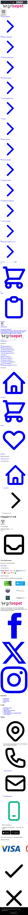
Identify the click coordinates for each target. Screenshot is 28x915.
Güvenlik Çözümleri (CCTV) (9, 365)
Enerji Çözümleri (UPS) (18, 332)
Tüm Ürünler (4, 565)
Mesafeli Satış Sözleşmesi (9, 710)
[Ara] (14, 339)
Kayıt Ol (5, 326)
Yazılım (2, 333)
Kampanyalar (6, 701)
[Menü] (1, 8)
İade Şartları (6, 709)
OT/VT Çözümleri (6, 363)
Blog (4, 702)
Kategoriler (3, 14)
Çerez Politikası (7, 714)
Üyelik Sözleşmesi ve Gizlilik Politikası (12, 713)
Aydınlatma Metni (7, 707)
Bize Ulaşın (6, 699)
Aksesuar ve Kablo (6, 360)
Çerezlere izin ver (14, 912)
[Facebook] (14, 638)
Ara (15, 262)
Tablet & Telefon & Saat (7, 349)
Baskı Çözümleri (8, 333)
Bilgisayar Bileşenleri (14, 330)
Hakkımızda (6, 698)
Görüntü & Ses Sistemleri (8, 361)
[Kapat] (23, 338)
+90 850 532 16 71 (5, 458)
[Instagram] (14, 692)
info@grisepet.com (7, 796)
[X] (14, 665)
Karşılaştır (8, 329)
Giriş (2, 326)
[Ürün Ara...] (1, 263)
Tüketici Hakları (7, 711)
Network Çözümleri (16, 333)
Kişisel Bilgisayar (5, 330)
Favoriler (3, 329)
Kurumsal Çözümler (8, 332)
